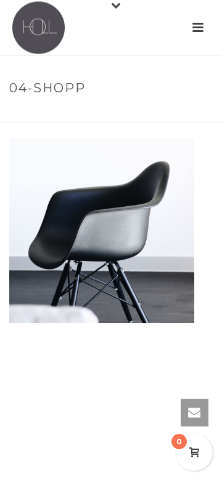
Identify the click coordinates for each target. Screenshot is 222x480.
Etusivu (102, 114)
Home (64, 114)
